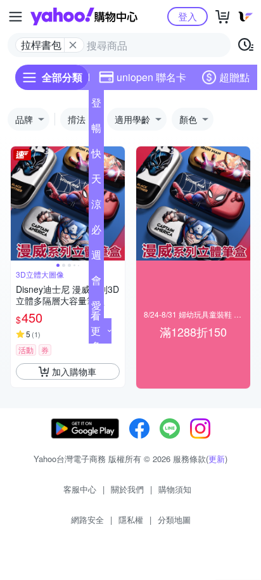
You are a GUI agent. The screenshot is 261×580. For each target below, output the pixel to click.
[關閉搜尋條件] (73, 45)
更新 (216, 459)
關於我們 (127, 489)
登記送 (96, 105)
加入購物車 (74, 371)
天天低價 (96, 181)
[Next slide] (116, 203)
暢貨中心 (96, 130)
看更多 (96, 330)
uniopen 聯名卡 (151, 77)
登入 (187, 16)
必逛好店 (96, 232)
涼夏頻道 (96, 207)
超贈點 (234, 77)
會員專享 (96, 283)
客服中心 (79, 489)
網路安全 (87, 519)
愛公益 (96, 308)
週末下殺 (96, 257)
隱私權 (130, 519)
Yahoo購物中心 (83, 16)
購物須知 (174, 489)
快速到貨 (96, 156)
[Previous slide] (19, 203)
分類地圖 (174, 519)
